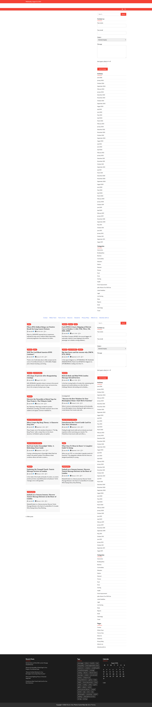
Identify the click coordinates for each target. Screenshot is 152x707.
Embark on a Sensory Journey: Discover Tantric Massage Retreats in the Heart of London (76, 471)
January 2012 (100, 233)
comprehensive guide (83, 670)
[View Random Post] (122, 9)
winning (85, 699)
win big (79, 699)
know (96, 682)
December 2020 (101, 175)
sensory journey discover (84, 689)
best (97, 663)
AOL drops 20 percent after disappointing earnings (42, 377)
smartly (93, 689)
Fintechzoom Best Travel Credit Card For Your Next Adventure (76, 423)
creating (80, 672)
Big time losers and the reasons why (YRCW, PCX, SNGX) (77, 353)
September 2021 (101, 167)
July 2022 (99, 144)
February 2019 (100, 213)
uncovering (89, 694)
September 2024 (101, 86)
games (90, 679)
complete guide (95, 668)
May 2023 (99, 115)
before (86, 663)
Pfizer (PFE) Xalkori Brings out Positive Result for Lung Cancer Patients (41, 328)
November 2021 (101, 161)
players (84, 687)
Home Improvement (102, 284)
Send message (102, 69)
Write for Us (94, 317)
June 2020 (99, 187)
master (79, 684)
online (90, 684)
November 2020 (101, 178)
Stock (98, 305)
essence (80, 677)
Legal (98, 293)
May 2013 (99, 224)
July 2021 (99, 170)
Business (99, 255)
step (84, 691)
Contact (45, 317)
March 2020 (100, 196)
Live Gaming (100, 296)
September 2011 (101, 239)
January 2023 (100, 126)
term (88, 691)
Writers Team (52, 317)
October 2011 (100, 236)
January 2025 (100, 80)
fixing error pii (87, 677)
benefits (92, 663)
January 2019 (100, 216)
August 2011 (100, 242)
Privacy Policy (85, 317)
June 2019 (99, 207)
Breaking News (100, 253)
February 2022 (100, 152)
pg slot (95, 684)
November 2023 (101, 97)
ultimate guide (81, 694)
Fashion (99, 264)
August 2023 (100, 106)
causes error (81, 668)
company (88, 668)
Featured (99, 267)
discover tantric (93, 672)
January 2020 (100, 201)
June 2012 (99, 230)
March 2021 (100, 172)
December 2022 (101, 129)
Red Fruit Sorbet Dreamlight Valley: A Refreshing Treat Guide (40, 447)
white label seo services (89, 696)
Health (98, 281)
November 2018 (101, 219)
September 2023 (101, 103)
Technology (100, 307)
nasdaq (85, 684)
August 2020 (100, 184)
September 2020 (101, 181)
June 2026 (99, 77)
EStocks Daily (70, 705)
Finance (99, 270)
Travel (98, 310)
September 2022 (101, 138)
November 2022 (101, 132)
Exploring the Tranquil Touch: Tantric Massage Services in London (40, 470)
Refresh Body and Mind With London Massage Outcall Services (75, 377)
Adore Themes (91, 705)
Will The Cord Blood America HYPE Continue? (39, 353)
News (98, 299)
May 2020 (99, 190)
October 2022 (100, 135)
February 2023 (100, 123)
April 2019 (99, 210)
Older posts (30, 516)
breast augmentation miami (92, 665)
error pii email (93, 675)
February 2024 (100, 89)
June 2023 (99, 112)
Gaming (99, 279)
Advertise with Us (104, 317)
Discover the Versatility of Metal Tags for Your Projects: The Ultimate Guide (41, 400)
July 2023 (99, 109)
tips (92, 691)
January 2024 (100, 92)
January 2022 (100, 155)
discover (86, 672)
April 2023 (99, 118)
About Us (69, 317)
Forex (98, 276)
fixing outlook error (82, 679)
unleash (95, 694)
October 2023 (100, 100)
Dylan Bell (30, 331)
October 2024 (100, 83)
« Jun (104, 682)
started (79, 691)
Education (99, 261)
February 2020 (100, 198)
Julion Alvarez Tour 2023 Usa (104, 287)
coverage (92, 670)
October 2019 (100, 204)
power (89, 687)
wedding (80, 696)
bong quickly (81, 665)
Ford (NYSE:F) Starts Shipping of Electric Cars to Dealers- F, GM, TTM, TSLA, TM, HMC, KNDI (76, 329)
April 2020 (99, 193)
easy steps (80, 675)
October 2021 (100, 164)
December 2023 (101, 95)
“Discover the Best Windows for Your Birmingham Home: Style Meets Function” (77, 400)
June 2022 (99, 147)
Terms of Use (61, 317)
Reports (99, 302)
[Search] (125, 9)
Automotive (100, 250)
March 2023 (100, 121)
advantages (80, 663)
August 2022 (100, 141)
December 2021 (101, 158)
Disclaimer (77, 317)
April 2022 (99, 149)
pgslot (79, 687)
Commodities (100, 258)
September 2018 (101, 222)
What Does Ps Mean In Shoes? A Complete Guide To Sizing (77, 447)
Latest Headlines (101, 290)
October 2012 (100, 227)
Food (98, 273)
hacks (95, 679)
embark (86, 675)
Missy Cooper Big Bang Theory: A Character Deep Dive (42, 423)
